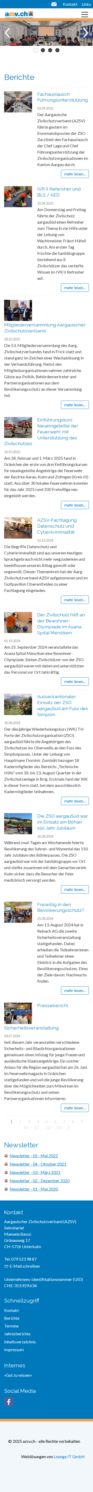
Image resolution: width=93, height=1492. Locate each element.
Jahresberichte (17, 1333)
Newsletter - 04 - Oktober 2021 (38, 1163)
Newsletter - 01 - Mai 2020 (34, 1188)
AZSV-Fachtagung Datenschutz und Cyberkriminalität (57, 526)
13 (59, 1127)
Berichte (11, 1318)
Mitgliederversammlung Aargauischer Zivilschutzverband (45, 327)
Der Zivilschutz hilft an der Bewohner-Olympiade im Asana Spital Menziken (61, 623)
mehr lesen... (75, 173)
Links (86, 4)
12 (47, 1127)
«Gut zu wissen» (18, 1375)
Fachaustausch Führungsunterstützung (62, 97)
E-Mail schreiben (25, 1265)
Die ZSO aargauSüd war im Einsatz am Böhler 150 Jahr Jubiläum (62, 822)
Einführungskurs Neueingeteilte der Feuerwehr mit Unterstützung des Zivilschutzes (41, 431)
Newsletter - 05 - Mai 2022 (34, 1155)
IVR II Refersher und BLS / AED (59, 192)
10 (25, 1127)
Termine (11, 1325)
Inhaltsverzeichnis (20, 1341)
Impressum (14, 1349)
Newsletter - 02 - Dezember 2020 (39, 1180)
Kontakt (70, 4)
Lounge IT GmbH (69, 1456)
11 (36, 1127)
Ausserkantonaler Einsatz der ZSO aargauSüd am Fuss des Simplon (62, 705)
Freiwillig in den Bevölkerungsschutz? (60, 907)
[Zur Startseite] (19, 14)
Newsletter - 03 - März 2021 (35, 1172)
